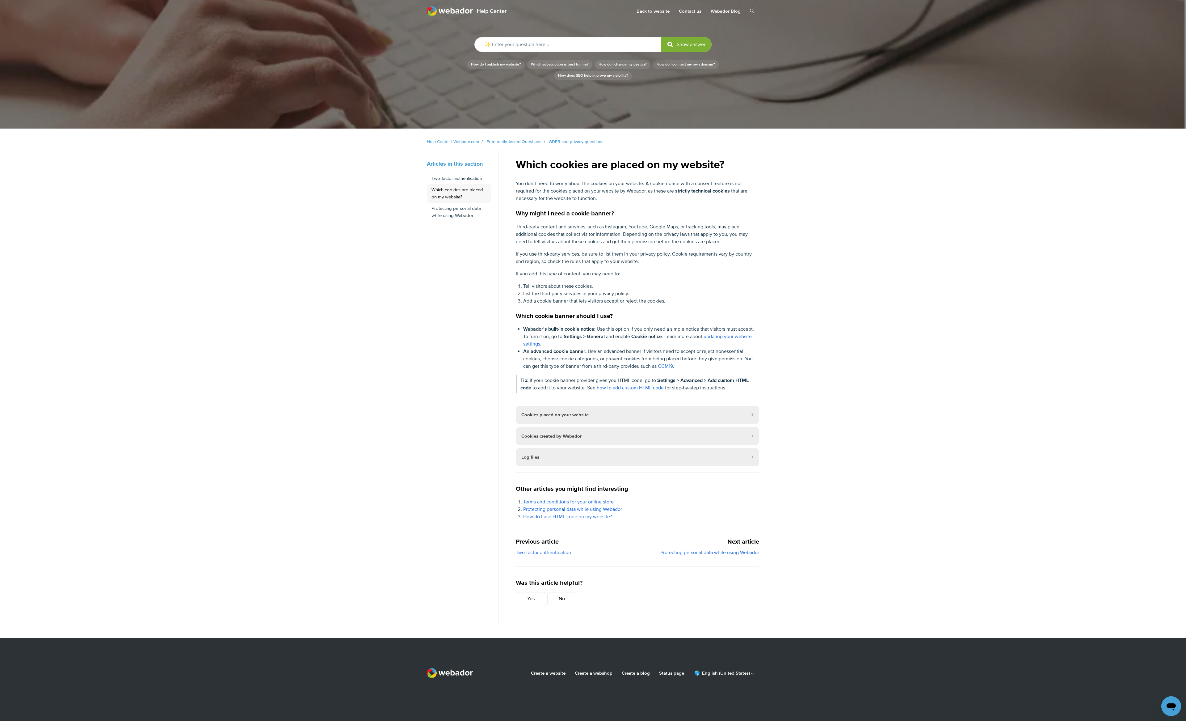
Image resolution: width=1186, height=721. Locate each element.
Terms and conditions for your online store (568, 502)
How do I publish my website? (496, 64)
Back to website (653, 11)
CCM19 (665, 366)
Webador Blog (726, 11)
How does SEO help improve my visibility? (593, 75)
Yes (531, 599)
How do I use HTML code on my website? (567, 517)
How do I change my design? (623, 64)
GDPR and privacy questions (576, 141)
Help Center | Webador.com (453, 141)
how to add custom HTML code (630, 388)
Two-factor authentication (543, 552)
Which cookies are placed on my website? (457, 193)
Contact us (690, 11)
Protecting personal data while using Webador (572, 509)
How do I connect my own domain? (686, 64)
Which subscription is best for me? (560, 64)
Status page (671, 673)
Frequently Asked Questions (513, 141)
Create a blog (636, 673)
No (562, 599)
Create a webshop (593, 673)
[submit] (686, 44)
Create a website (548, 673)
